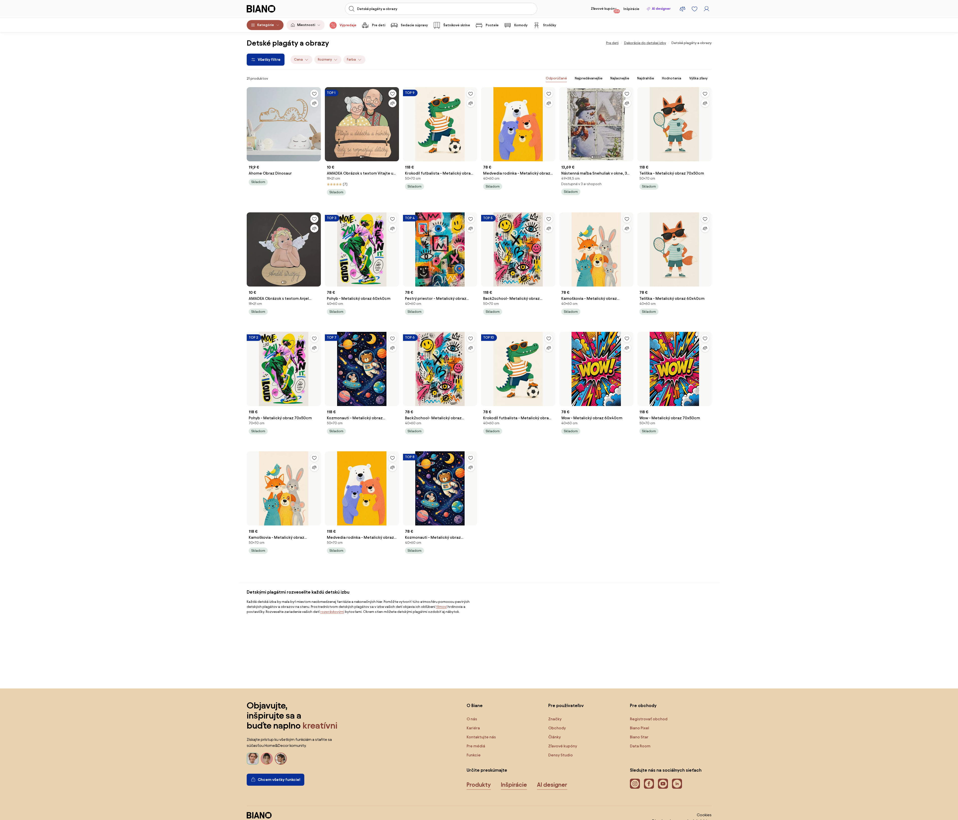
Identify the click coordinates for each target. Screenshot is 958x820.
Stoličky (549, 25)
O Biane (475, 705)
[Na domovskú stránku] (271, 9)
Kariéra (473, 728)
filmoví (441, 607)
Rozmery (325, 59)
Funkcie (474, 755)
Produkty (479, 784)
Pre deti (378, 25)
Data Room (640, 746)
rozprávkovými (332, 612)
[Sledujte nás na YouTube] (663, 784)
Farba (351, 59)
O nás (472, 719)
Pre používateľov (566, 705)
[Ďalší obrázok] (395, 123)
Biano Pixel (639, 728)
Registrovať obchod (648, 719)
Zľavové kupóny (605, 10)
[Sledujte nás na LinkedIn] (677, 784)
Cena (298, 59)
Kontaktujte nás (481, 737)
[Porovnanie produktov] (682, 9)
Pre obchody (643, 705)
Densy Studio (560, 755)
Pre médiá (476, 746)
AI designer (661, 9)
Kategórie (265, 25)
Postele (492, 25)
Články (554, 737)
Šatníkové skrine (456, 25)
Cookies (704, 815)
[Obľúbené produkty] (695, 9)
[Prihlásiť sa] (707, 9)
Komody (520, 25)
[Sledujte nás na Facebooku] (649, 784)
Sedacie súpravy (414, 25)
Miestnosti (306, 25)
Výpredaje (348, 25)
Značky (555, 719)
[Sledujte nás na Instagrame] (635, 784)
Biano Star (639, 737)
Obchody (557, 728)
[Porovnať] (314, 103)
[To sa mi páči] (314, 94)
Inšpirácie (631, 9)
